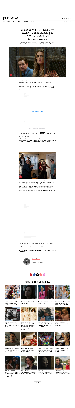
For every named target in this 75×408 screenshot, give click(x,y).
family (19, 21)
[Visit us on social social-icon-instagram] (69, 18)
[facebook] (34, 274)
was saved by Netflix (23, 183)
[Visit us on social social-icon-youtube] (71, 18)
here (23, 140)
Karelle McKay (34, 39)
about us (33, 21)
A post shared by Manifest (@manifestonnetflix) (37, 128)
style (8, 21)
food (14, 21)
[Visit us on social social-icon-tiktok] (62, 18)
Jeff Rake (35, 186)
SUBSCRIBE (65, 21)
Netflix (25, 85)
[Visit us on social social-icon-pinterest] (64, 18)
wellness (26, 21)
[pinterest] (11, 75)
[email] (2, 26)
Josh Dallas (42, 132)
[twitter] (37, 274)
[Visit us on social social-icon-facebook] (66, 18)
